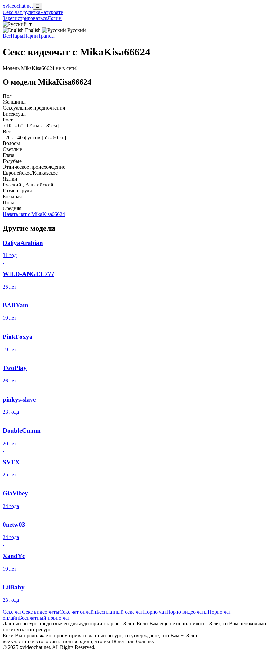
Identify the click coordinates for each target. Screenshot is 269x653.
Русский (76, 30)
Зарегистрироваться (25, 18)
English (33, 30)
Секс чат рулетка (21, 12)
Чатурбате (51, 12)
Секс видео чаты (40, 612)
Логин (54, 18)
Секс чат (12, 612)
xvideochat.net (18, 6)
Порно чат (154, 612)
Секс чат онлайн (77, 612)
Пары (17, 36)
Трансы (46, 36)
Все (7, 36)
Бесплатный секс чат (119, 612)
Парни (30, 36)
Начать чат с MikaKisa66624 (34, 214)
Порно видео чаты (187, 612)
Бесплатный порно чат (44, 617)
